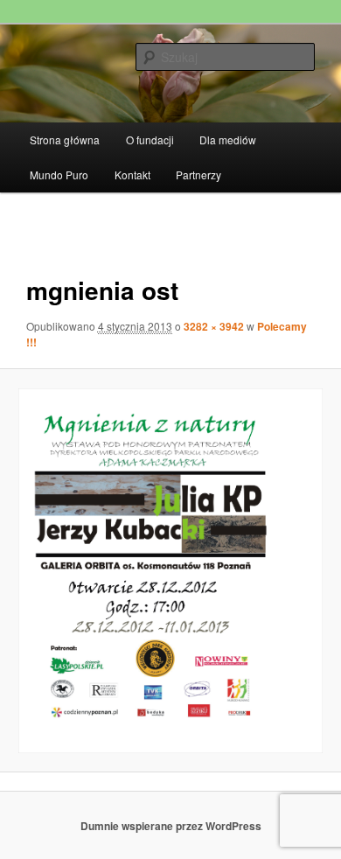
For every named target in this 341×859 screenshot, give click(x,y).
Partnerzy (198, 174)
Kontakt (132, 174)
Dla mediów (227, 139)
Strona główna (65, 139)
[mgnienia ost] (170, 570)
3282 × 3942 (214, 326)
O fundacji (150, 139)
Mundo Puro (59, 174)
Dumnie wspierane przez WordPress (170, 826)
